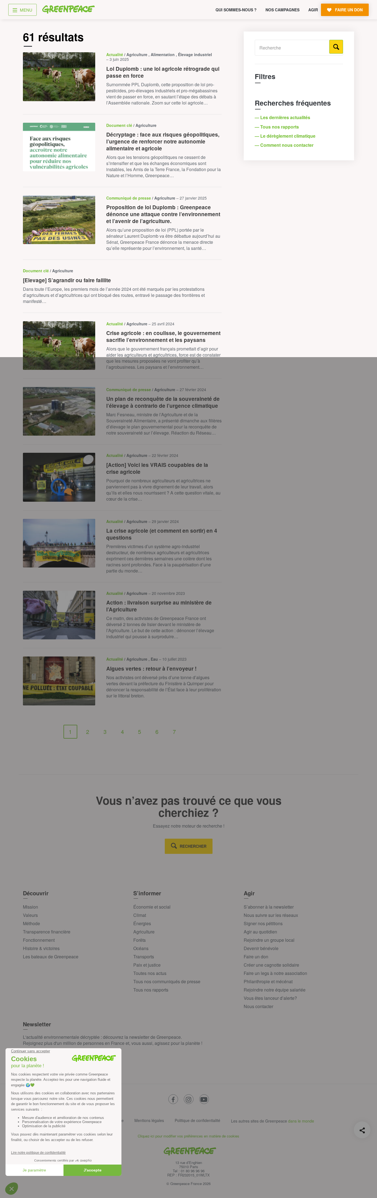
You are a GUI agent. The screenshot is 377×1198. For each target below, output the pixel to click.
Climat (139, 915)
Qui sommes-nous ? (236, 9)
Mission (30, 907)
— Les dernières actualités (283, 117)
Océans (140, 948)
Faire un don (256, 956)
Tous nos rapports (150, 990)
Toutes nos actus (149, 973)
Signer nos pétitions (263, 923)
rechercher (193, 846)
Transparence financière (46, 931)
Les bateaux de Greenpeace (50, 956)
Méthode (31, 923)
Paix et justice (147, 965)
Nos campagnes (282, 9)
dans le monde (301, 1121)
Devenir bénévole (261, 948)
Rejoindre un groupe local (269, 940)
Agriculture (144, 931)
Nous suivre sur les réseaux (271, 915)
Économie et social (152, 907)
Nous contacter (258, 1006)
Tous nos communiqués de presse (166, 981)
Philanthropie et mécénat (268, 981)
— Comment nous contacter (285, 145)
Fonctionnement (39, 940)
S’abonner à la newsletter (269, 907)
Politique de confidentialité (197, 1120)
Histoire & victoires (41, 948)
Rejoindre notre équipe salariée (275, 990)
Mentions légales (149, 1120)
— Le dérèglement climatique (286, 136)
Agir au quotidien (260, 931)
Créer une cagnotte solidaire (271, 965)
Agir (313, 9)
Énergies (142, 923)
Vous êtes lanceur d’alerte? (270, 998)
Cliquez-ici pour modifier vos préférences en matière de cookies (188, 1136)
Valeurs (30, 915)
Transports (143, 956)
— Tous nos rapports (277, 127)
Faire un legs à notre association (275, 973)
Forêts (139, 940)
